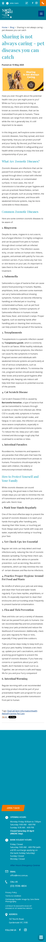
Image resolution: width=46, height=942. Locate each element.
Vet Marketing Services (23, 908)
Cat (12, 711)
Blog (12, 27)
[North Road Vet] (7, 13)
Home (4, 27)
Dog (9, 711)
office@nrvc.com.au (19, 873)
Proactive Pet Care (16, 713)
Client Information (22, 711)
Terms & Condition (13, 896)
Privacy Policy (11, 892)
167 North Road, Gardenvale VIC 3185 (3, 3)
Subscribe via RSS (5, 717)
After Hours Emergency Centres (25, 865)
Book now (27, 3)
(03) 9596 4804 (43, 3)
